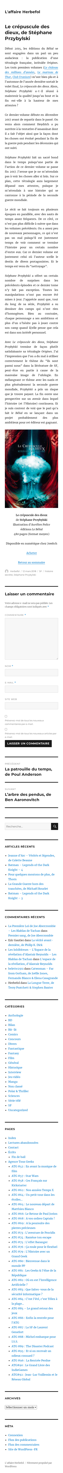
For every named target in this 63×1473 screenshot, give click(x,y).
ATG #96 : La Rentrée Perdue (31, 1360)
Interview (14, 1072)
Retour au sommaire (31, 562)
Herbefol (15, 571)
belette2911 (16, 968)
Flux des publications (22, 1440)
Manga (12, 1081)
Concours (14, 1039)
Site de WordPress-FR (22, 1449)
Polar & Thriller (18, 1091)
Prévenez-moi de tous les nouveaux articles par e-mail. (30, 735)
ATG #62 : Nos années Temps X (33, 1190)
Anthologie (15, 1015)
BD (10, 1020)
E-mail (10, 682)
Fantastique (16, 1048)
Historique (15, 1067)
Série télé (14, 1100)
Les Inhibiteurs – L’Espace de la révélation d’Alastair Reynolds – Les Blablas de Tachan (32, 954)
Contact (13, 1147)
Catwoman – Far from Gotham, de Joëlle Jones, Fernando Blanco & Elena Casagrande (33, 973)
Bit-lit (12, 1029)
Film (11, 1058)
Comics (13, 1034)
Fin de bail (18, 1157)
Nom (9, 666)
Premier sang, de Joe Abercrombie (30, 935)
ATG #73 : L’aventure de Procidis (33, 1232)
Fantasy (13, 1053)
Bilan (11, 1025)
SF (40, 571)
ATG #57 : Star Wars (25, 1176)
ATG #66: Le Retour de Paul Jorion (34, 1213)
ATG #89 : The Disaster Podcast (33, 1346)
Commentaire (15, 615)
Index (12, 1138)
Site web (11, 699)
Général (13, 1062)
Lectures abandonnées (23, 1142)
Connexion (15, 1435)
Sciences (14, 1096)
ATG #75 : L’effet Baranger (30, 1242)
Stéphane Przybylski (25, 574)
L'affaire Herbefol (22, 11)
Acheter (31, 553)
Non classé (15, 1086)
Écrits (12, 1152)
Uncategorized (18, 1110)
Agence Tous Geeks (21, 1161)
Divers (12, 1044)
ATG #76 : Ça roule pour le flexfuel (34, 1247)
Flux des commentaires (23, 1444)
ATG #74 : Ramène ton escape (31, 1237)
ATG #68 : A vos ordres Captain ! (33, 1218)
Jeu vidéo (14, 1077)
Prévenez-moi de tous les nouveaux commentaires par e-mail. (24, 722)
